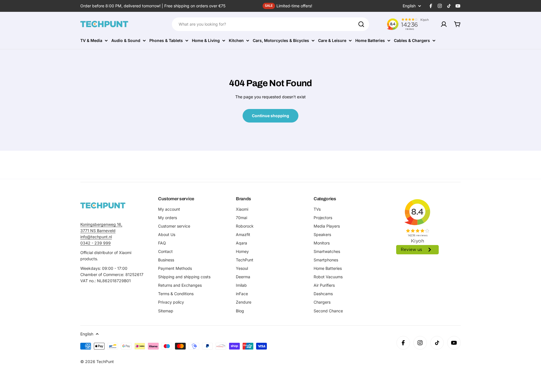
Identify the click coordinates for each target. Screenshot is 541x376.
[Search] (361, 24)
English (409, 6)
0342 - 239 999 (95, 243)
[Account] (443, 24)
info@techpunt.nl (96, 236)
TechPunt (105, 361)
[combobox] (270, 24)
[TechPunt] (102, 205)
